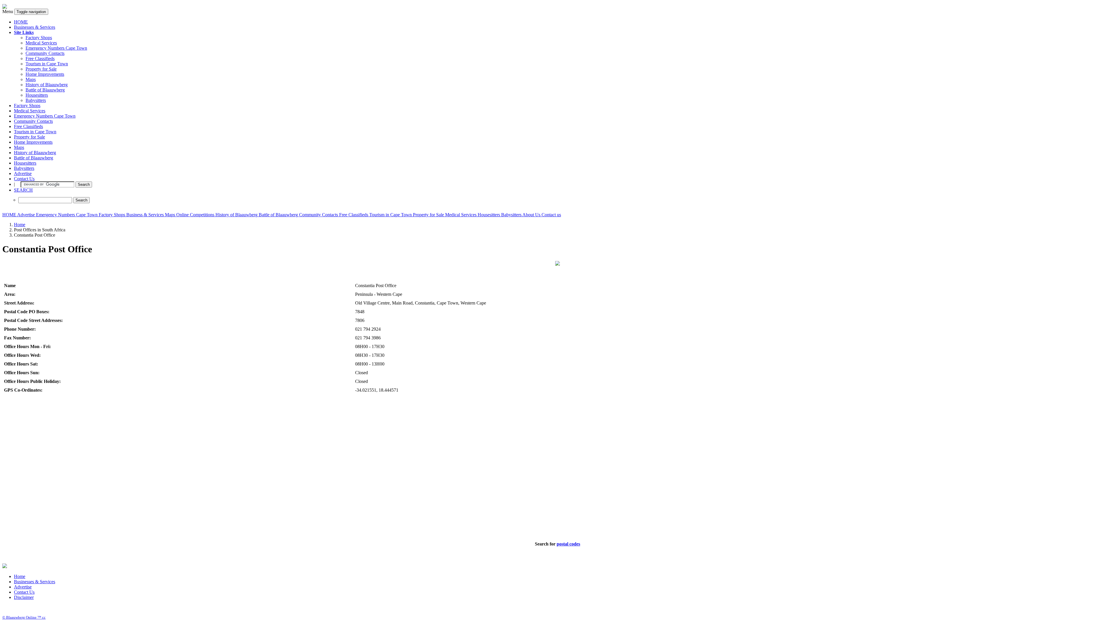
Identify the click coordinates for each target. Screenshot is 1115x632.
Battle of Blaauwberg (45, 89)
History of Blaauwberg (47, 84)
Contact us (551, 214)
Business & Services (145, 214)
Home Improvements (45, 74)
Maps (31, 79)
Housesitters (37, 95)
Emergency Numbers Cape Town (56, 48)
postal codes (568, 543)
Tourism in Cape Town (47, 63)
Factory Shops (39, 37)
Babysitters (36, 100)
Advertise (23, 173)
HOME (21, 21)
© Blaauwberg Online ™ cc (24, 617)
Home (19, 224)
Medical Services (41, 42)
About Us (532, 214)
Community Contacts (45, 53)
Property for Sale (41, 68)
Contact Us (24, 178)
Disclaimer (24, 597)
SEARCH (23, 190)
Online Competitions (195, 214)
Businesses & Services (34, 27)
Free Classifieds (40, 58)
